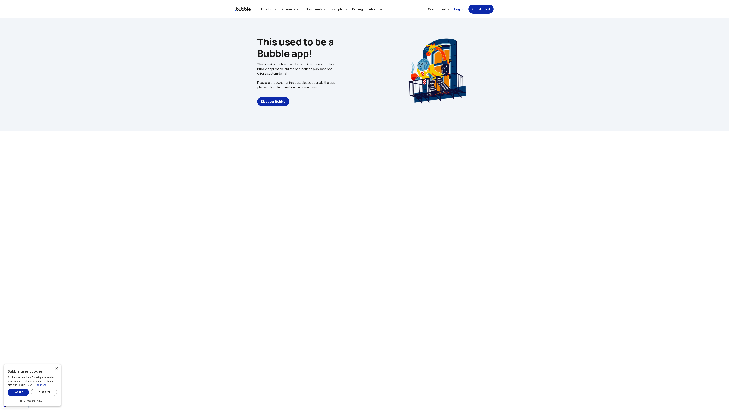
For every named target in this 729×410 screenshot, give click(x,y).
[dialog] (32, 385)
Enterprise (375, 9)
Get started (481, 9)
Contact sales (438, 9)
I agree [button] (18, 392)
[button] (32, 400)
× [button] (56, 368)
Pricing (357, 9)
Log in (458, 9)
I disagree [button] (44, 392)
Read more (40, 384)
